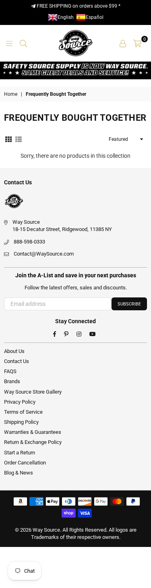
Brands (12, 381)
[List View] (18, 138)
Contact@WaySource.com (44, 254)
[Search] (23, 43)
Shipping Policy (21, 422)
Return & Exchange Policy (33, 442)
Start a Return (19, 453)
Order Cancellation (25, 463)
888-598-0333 (29, 242)
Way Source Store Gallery (33, 392)
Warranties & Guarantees (32, 432)
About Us (14, 351)
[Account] (123, 43)
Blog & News (18, 473)
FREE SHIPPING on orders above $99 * (77, 6)
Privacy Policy (19, 402)
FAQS (10, 371)
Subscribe (129, 304)
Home (10, 94)
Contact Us (16, 361)
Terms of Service (23, 412)
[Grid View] (8, 138)
